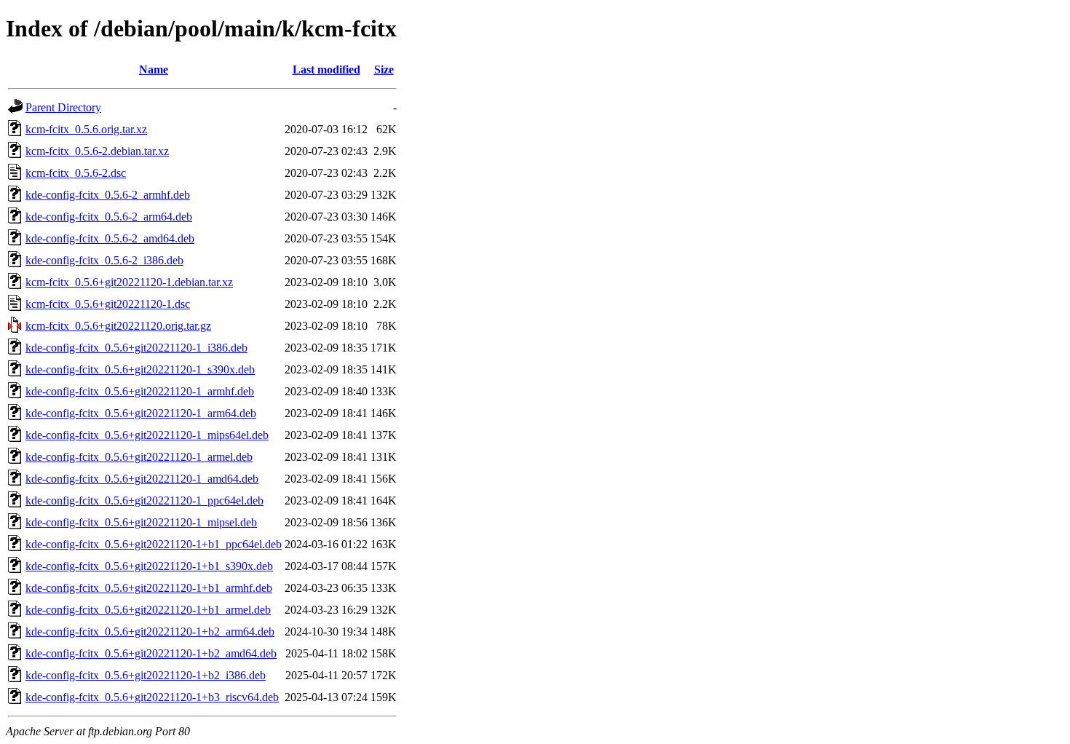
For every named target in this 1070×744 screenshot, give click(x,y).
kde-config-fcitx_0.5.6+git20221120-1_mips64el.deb (147, 435)
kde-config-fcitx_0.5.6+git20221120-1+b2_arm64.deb (149, 631)
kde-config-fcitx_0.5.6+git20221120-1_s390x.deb (140, 369)
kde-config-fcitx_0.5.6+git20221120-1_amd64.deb (141, 478)
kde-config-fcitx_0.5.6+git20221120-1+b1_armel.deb (148, 609)
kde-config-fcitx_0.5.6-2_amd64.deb (109, 238)
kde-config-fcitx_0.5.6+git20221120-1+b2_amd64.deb (151, 653)
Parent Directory (63, 107)
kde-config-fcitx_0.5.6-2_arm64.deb (108, 216)
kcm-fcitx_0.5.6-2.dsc (75, 173)
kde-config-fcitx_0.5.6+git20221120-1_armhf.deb (139, 391)
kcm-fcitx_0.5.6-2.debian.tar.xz (97, 151)
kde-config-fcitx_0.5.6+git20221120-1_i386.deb (136, 347)
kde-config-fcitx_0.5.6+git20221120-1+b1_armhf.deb (148, 588)
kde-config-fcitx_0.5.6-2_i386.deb (104, 260)
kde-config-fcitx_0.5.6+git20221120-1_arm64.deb (140, 413)
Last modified (326, 69)
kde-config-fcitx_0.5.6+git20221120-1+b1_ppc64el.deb (153, 544)
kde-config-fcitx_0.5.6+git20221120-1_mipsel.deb (141, 522)
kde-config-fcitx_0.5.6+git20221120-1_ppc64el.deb (144, 500)
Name (153, 69)
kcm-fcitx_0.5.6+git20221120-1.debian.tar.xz (129, 282)
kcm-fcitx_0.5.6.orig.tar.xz (86, 129)
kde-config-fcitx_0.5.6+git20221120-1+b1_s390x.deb (149, 566)
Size (384, 69)
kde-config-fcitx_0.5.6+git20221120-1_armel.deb (139, 457)
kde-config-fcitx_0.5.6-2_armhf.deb (107, 195)
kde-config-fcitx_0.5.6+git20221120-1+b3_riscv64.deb (152, 697)
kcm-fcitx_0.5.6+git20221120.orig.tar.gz (118, 326)
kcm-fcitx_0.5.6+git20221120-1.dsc (107, 304)
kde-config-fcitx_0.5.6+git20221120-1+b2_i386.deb (145, 675)
